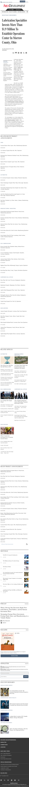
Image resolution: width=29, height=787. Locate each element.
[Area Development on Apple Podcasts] (12, 780)
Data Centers (4, 308)
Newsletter (3, 742)
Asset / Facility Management (5, 753)
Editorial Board (21, 11)
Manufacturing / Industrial (8, 208)
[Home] (8, 780)
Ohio (18, 70)
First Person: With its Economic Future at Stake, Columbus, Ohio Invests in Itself (7, 74)
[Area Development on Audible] (19, 780)
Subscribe (22, 1)
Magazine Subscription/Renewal (8, 739)
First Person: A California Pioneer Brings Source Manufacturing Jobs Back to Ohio (7, 69)
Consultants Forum (5, 2)
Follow (10, 9)
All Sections (27, 12)
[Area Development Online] (14, 783)
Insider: (13, 667)
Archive (26, 663)
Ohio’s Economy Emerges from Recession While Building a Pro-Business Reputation (7, 79)
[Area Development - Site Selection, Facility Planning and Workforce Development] (14, 5)
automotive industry (11, 120)
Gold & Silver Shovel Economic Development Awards (10, 764)
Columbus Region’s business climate (14, 101)
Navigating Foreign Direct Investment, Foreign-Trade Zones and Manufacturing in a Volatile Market (14, 616)
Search (18, 9)
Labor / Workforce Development (6, 755)
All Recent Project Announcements (7, 544)
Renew (27, 1)
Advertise (10, 2)
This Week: (14, 670)
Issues (27, 630)
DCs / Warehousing (6, 243)
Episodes (26, 603)
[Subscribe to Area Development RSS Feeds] (5, 780)
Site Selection (3, 757)
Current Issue (4, 744)
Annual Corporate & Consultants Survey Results (9, 766)
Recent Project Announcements (9, 15)
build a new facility (18, 68)
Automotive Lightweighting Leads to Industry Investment (7, 65)
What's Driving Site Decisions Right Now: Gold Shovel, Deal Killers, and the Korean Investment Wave (14, 609)
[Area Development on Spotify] (15, 780)
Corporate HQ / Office (7, 277)
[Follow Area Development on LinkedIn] (1, 780)
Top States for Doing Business (6, 769)
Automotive (4, 174)
